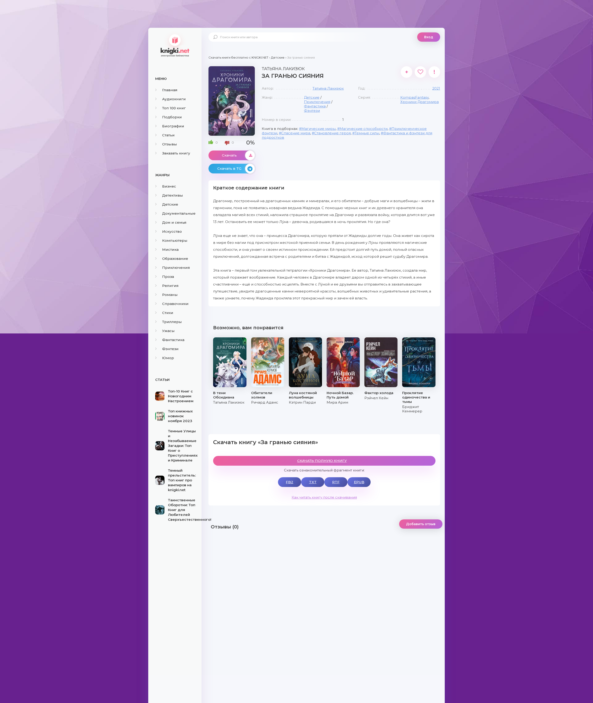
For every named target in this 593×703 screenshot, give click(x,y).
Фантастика (173, 340)
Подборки (172, 117)
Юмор (168, 358)
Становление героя (332, 133)
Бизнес (169, 186)
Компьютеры (174, 240)
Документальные (179, 213)
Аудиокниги (174, 99)
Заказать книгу (176, 153)
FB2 (289, 482)
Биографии (173, 126)
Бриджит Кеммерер (412, 409)
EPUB (359, 482)
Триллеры (172, 322)
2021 (436, 88)
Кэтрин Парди (302, 402)
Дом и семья (174, 222)
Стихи (167, 313)
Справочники (175, 303)
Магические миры (318, 128)
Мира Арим (337, 402)
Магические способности (364, 128)
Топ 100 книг (174, 108)
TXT (313, 482)
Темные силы (367, 133)
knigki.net (175, 45)
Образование (175, 258)
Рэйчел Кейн (376, 398)
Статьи (168, 135)
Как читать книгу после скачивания (324, 497)
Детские (170, 204)
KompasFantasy (414, 97)
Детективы (172, 195)
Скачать (229, 155)
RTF (336, 482)
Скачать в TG (229, 168)
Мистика (170, 249)
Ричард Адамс (264, 402)
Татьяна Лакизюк (328, 88)
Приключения (176, 267)
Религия (170, 285)
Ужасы (168, 331)
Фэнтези (170, 349)
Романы (170, 294)
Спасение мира (295, 133)
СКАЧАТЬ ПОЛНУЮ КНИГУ (322, 460)
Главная (169, 90)
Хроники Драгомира (419, 102)
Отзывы (169, 144)
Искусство (172, 231)
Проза (168, 276)
